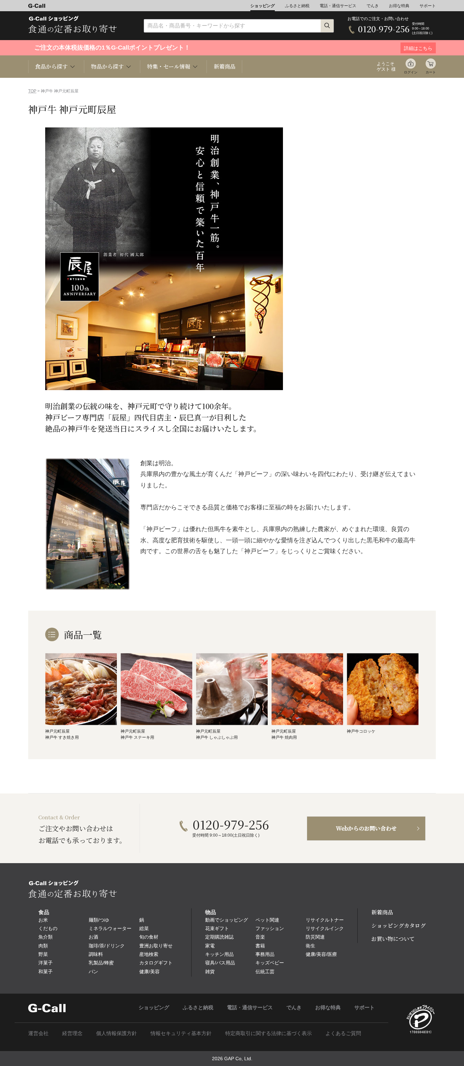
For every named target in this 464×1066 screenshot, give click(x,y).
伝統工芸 (264, 971)
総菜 (144, 928)
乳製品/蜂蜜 (101, 962)
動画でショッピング (226, 920)
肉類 (43, 945)
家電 (210, 945)
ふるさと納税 (297, 5)
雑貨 (210, 971)
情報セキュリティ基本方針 (181, 1033)
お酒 (93, 937)
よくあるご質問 (343, 1033)
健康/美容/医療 (321, 954)
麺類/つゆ (99, 920)
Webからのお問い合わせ (366, 828)
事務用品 (264, 954)
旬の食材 (148, 937)
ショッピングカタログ (398, 925)
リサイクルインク (325, 928)
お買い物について (393, 939)
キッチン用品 (219, 954)
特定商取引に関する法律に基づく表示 (268, 1033)
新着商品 (224, 66)
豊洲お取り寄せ (156, 945)
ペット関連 (267, 920)
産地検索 (148, 954)
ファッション (269, 928)
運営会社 (38, 1033)
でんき (373, 5)
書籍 (260, 945)
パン (93, 971)
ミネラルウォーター (110, 928)
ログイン (410, 72)
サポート (428, 5)
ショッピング (262, 5)
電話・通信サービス (338, 5)
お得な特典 (399, 5)
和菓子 (45, 971)
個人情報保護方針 (116, 1033)
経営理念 (72, 1033)
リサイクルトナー (325, 920)
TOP (32, 91)
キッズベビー (269, 962)
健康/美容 (149, 971)
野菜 (43, 954)
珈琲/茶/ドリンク (107, 945)
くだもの (47, 928)
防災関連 (315, 937)
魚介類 (45, 937)
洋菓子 (45, 962)
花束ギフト (217, 928)
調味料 (96, 954)
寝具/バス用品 (220, 962)
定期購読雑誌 (219, 937)
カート (431, 72)
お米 (43, 920)
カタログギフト (156, 962)
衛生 (310, 945)
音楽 (260, 937)
